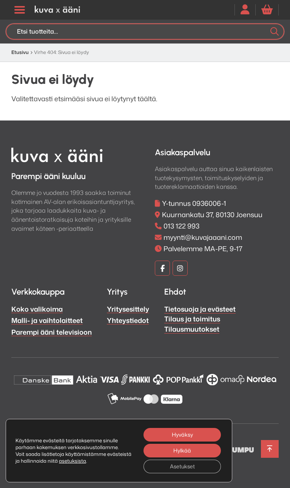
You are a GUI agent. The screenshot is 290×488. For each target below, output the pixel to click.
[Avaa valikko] (19, 10)
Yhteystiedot (128, 320)
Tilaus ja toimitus (192, 319)
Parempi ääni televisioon (51, 332)
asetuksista (72, 460)
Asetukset (182, 466)
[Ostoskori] (267, 9)
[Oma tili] (245, 9)
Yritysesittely (128, 309)
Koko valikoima (37, 309)
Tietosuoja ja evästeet (200, 309)
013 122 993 (181, 226)
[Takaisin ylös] (270, 449)
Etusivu (20, 52)
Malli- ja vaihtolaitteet (47, 320)
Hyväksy (182, 434)
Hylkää (182, 450)
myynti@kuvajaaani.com (203, 237)
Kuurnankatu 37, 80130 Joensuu (212, 214)
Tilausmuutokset (191, 329)
